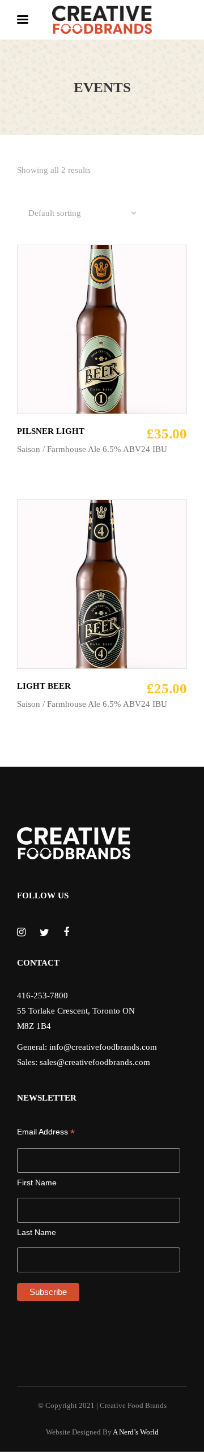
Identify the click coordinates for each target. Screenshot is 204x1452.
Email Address (46, 1132)
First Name (37, 1182)
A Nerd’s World (136, 1432)
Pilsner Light (50, 431)
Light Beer (44, 685)
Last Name (36, 1232)
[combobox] (82, 213)
